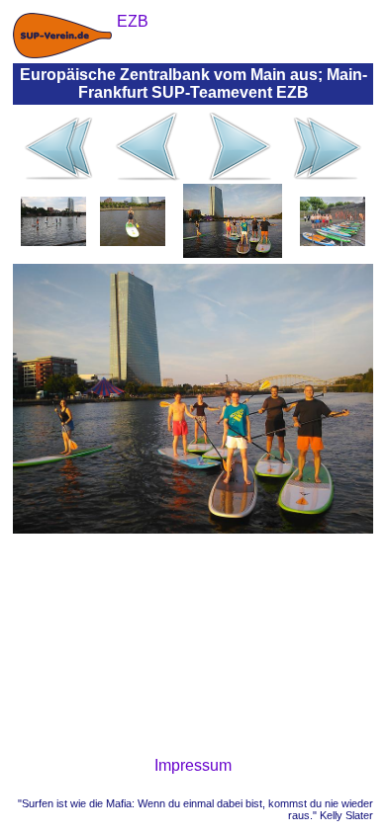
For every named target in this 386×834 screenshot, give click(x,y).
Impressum (193, 765)
